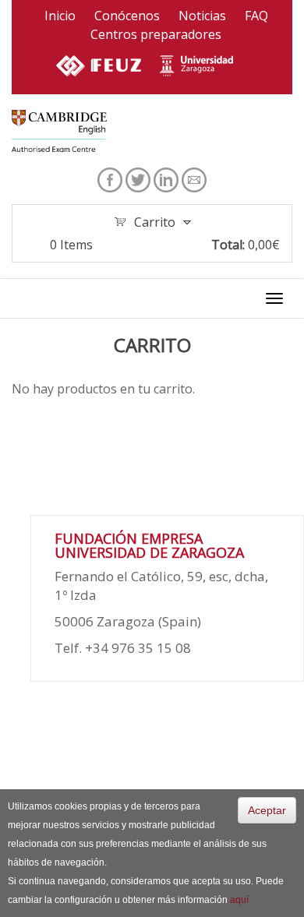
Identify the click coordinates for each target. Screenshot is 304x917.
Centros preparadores (155, 34)
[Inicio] (59, 130)
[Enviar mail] (194, 178)
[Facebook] (109, 178)
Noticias (202, 15)
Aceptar (267, 810)
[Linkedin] (166, 178)
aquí (239, 899)
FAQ (256, 15)
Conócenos (127, 15)
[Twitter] (137, 178)
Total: (228, 244)
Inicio (60, 15)
